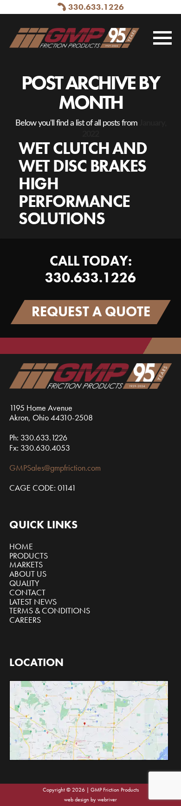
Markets (26, 564)
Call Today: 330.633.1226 (90, 269)
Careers (25, 619)
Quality (24, 583)
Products (28, 555)
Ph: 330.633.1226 (38, 437)
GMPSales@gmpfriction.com (55, 467)
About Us (27, 573)
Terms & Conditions (49, 610)
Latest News (33, 601)
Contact (27, 592)
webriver (107, 799)
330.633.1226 (96, 6)
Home (21, 546)
